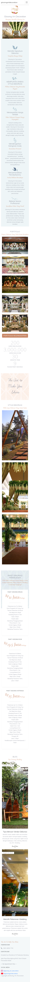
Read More (15, 846)
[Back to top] (26, 978)
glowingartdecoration (9, 2)
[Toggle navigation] (26, 2)
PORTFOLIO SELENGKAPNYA (15, 336)
